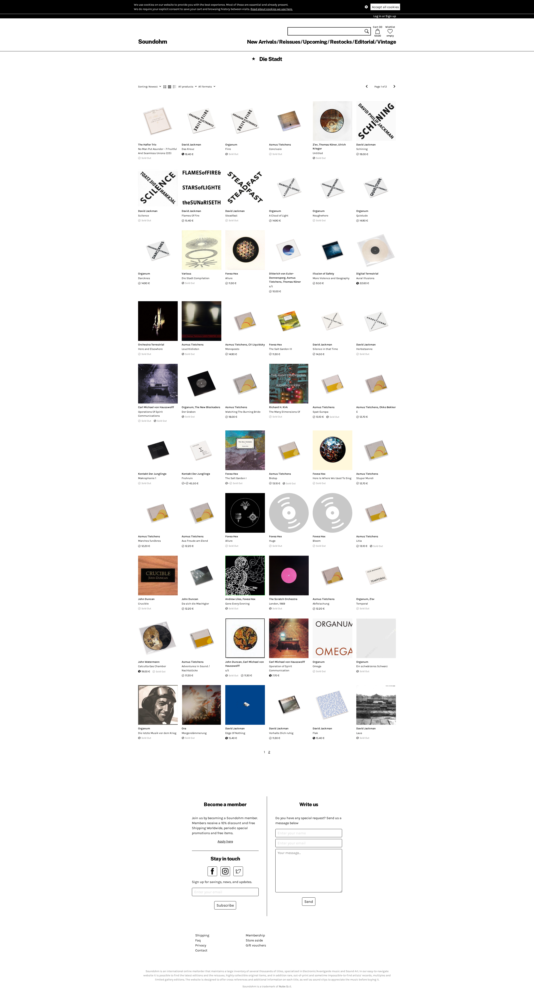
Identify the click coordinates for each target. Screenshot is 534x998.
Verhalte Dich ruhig (281, 733)
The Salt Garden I (236, 478)
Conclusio (275, 149)
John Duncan (146, 599)
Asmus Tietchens (280, 144)
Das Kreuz (188, 149)
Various (186, 273)
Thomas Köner (328, 144)
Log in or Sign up (384, 16)
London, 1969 (277, 603)
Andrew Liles (233, 599)
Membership (255, 935)
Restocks (341, 42)
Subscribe (225, 905)
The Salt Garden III (280, 348)
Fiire (228, 149)
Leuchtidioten (190, 348)
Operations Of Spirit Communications (150, 413)
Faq (198, 940)
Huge (272, 540)
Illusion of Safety (323, 273)
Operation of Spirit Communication (280, 668)
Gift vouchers (256, 945)
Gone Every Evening (237, 603)
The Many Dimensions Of (284, 411)
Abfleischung (321, 603)
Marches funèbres (149, 540)
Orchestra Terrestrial (151, 344)
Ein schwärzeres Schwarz (372, 666)
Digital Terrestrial (367, 273)
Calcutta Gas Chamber (152, 666)
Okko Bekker (387, 407)
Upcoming (315, 42)
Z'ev (315, 144)
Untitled (318, 153)
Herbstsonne (364, 348)
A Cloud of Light (278, 215)
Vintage (386, 42)
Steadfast (231, 215)
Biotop (273, 478)
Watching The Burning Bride (243, 411)
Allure (229, 278)
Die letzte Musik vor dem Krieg (157, 733)
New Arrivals (261, 42)
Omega (317, 666)
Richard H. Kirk (278, 407)
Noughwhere (320, 215)
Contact (201, 950)
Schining (362, 149)
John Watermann (149, 661)
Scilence (143, 215)
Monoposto (232, 348)
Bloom (317, 540)
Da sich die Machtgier (195, 603)
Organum (231, 144)
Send (308, 901)
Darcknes (144, 278)
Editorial (364, 42)
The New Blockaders (207, 407)
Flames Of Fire (190, 215)
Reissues (289, 42)
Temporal (362, 603)
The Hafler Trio (147, 144)
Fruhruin (187, 478)
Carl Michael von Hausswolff (156, 407)
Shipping (202, 935)
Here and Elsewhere (150, 348)
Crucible (143, 603)
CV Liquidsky (256, 344)
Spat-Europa (320, 411)
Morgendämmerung (194, 733)
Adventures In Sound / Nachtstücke (196, 668)
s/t (271, 286)
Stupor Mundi (365, 478)
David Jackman (191, 144)
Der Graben (189, 411)
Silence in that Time (325, 348)
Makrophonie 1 (147, 478)
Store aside (254, 940)
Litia (359, 540)
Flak (315, 733)
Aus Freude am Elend (195, 540)
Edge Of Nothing (235, 733)
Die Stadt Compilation (195, 278)
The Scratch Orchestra (283, 599)
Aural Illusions (365, 278)
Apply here (225, 841)
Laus (359, 733)
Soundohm (152, 41)
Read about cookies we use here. (272, 9)
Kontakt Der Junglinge (152, 473)
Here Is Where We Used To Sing (332, 478)
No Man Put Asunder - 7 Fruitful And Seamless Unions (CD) (157, 151)
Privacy (200, 945)
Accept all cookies (385, 7)
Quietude (362, 215)
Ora (184, 728)
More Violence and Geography (331, 278)
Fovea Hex (231, 273)
